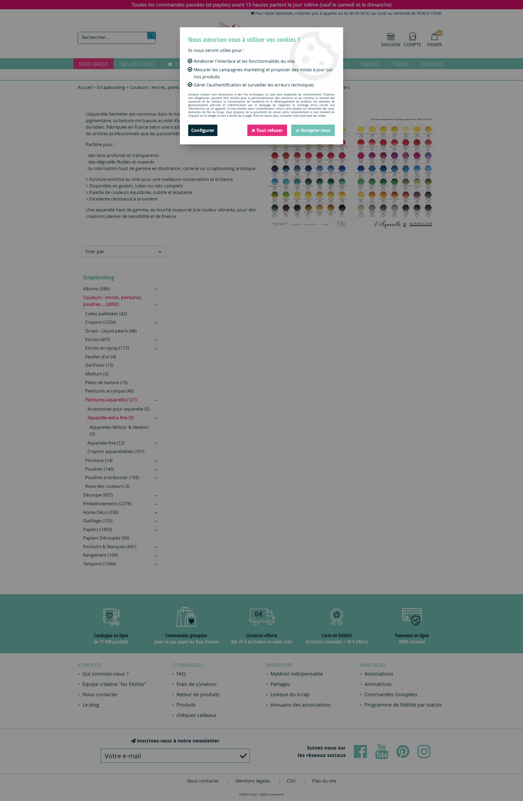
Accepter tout (315, 130)
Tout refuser (269, 130)
